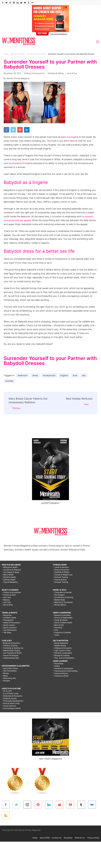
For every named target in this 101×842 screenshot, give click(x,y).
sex (84, 375)
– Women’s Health (9, 577)
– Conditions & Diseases (11, 570)
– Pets (55, 630)
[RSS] (6, 815)
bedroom (22, 375)
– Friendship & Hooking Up (12, 648)
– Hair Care (6, 597)
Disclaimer (68, 838)
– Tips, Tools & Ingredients (63, 658)
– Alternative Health (9, 567)
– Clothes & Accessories (11, 592)
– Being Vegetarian (60, 643)
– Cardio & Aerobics (61, 567)
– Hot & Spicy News (10, 668)
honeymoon (49, 375)
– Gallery (56, 666)
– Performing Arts (9, 678)
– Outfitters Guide (9, 618)
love (75, 375)
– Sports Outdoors (9, 627)
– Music (5, 676)
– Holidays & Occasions (62, 648)
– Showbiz (6, 681)
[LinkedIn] (17, 3)
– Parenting (57, 627)
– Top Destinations (9, 630)
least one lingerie (69, 137)
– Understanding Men (10, 658)
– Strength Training (60, 582)
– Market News (59, 600)
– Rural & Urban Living (11, 703)
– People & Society (9, 698)
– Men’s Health (7, 575)
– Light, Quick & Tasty (62, 650)
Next (86, 404)
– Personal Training (60, 577)
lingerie (64, 375)
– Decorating (58, 663)
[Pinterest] (14, 3)
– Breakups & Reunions (11, 643)
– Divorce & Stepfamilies (62, 618)
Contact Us (56, 838)
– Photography (8, 620)
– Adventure (7, 615)
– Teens (56, 635)
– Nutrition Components (62, 653)
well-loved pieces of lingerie (18, 163)
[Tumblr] (29, 3)
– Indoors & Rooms (60, 673)
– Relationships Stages (11, 650)
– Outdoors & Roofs (60, 676)
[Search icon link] (97, 2)
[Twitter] (6, 3)
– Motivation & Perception (12, 696)
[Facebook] (3, 3)
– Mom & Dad (58, 625)
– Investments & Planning (63, 597)
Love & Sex (72, 73)
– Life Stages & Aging (10, 572)
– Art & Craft (7, 691)
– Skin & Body (7, 605)
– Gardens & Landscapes (63, 668)
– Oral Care (6, 602)
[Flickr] (32, 3)
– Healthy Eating (59, 645)
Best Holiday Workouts (79, 398)
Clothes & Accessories (34, 73)
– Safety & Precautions (11, 622)
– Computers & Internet (62, 592)
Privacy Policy (93, 838)
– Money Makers (59, 605)
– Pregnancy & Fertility (62, 632)
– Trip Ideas (6, 632)
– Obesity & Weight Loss (62, 575)
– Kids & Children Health (62, 622)
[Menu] (97, 42)
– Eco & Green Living (10, 693)
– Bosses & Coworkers (62, 615)
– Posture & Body (60, 580)
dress (35, 375)
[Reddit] (21, 3)
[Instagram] (10, 3)
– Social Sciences (9, 706)
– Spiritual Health (8, 580)
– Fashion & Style (9, 595)
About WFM (45, 838)
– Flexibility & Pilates (61, 572)
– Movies (5, 673)
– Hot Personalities (9, 671)
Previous (16, 408)
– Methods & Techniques (63, 602)
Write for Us (80, 838)
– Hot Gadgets (59, 595)
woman (9, 381)
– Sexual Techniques (10, 655)
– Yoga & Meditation (10, 582)
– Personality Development (12, 701)
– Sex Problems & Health (12, 653)
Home (35, 838)
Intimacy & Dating (56, 73)
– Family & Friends (60, 620)
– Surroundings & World (11, 708)
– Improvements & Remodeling (65, 671)
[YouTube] (25, 3)
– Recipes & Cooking (61, 655)
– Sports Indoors (8, 625)
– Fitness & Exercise (61, 570)
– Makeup (6, 600)
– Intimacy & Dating (9, 645)
